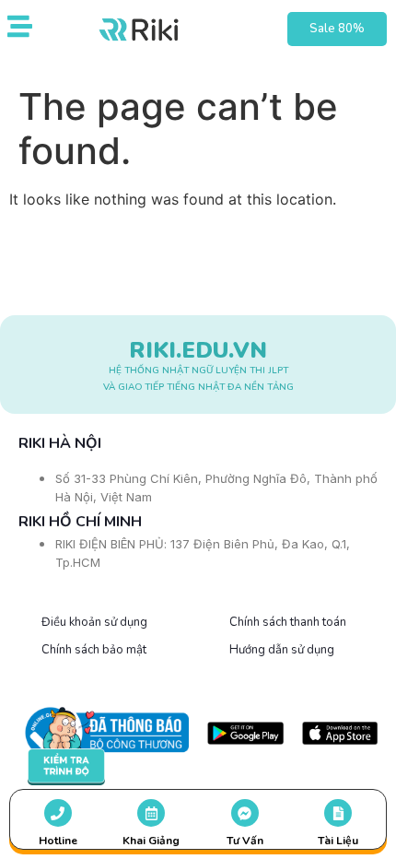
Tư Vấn (245, 840)
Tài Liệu (338, 840)
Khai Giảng (151, 840)
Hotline (58, 840)
